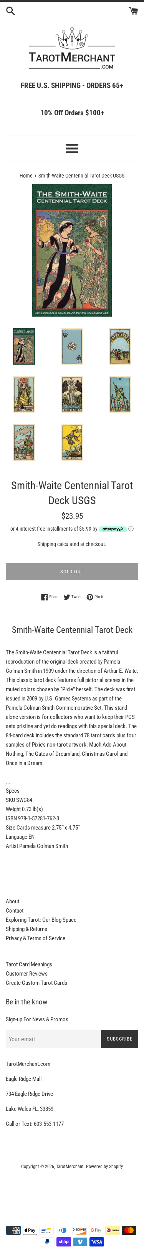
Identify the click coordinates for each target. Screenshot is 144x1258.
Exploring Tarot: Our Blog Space (41, 919)
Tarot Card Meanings (29, 964)
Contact (14, 910)
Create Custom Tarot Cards (36, 982)
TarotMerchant (70, 1166)
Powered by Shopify (104, 1166)
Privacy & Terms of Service (35, 938)
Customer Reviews (27, 973)
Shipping (47, 544)
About (12, 901)
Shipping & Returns (26, 929)
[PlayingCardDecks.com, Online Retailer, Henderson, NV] (72, 1187)
